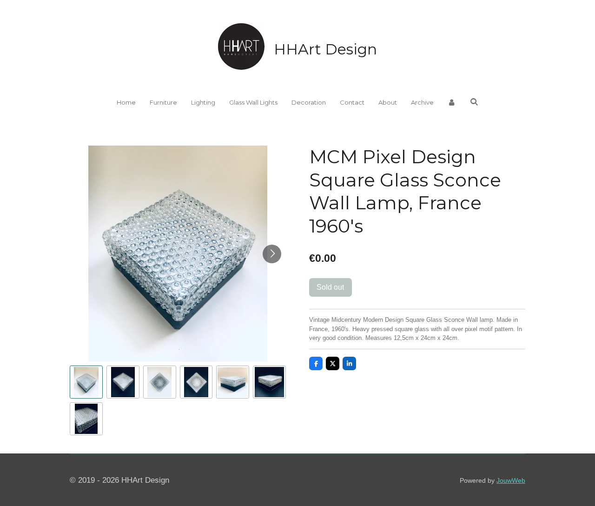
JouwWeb (510, 480)
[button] (86, 382)
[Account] (452, 102)
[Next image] (272, 254)
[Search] (474, 101)
